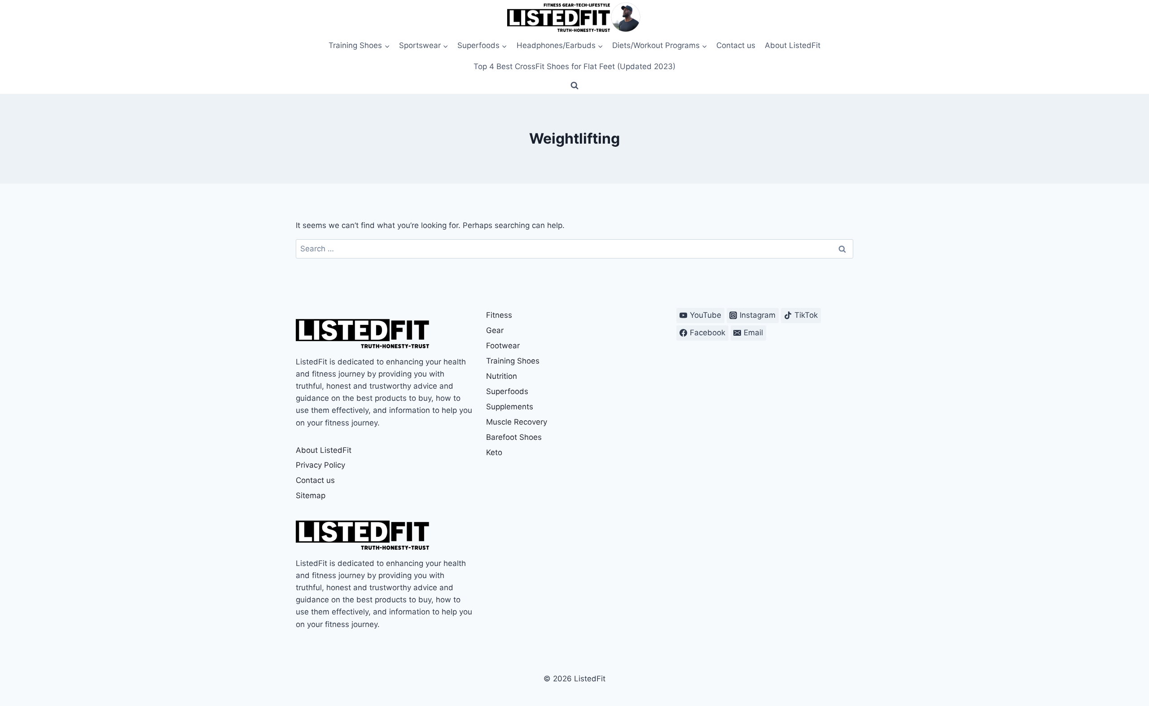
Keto (494, 452)
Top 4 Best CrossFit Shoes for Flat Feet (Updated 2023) (574, 66)
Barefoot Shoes (514, 437)
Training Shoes (512, 360)
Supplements (509, 406)
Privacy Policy (320, 464)
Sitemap (310, 495)
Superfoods (507, 391)
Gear (495, 330)
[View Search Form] (574, 86)
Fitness (499, 315)
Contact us (735, 45)
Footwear (503, 345)
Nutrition (501, 376)
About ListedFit (792, 45)
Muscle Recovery (516, 421)
